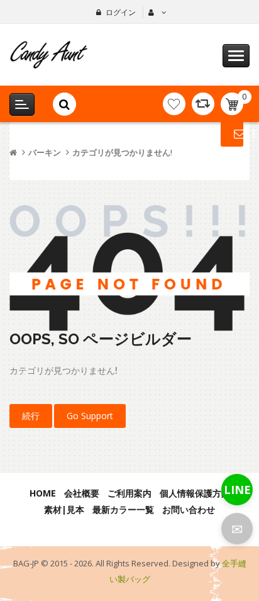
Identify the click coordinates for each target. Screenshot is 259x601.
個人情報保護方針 (195, 493)
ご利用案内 (129, 493)
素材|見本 (64, 509)
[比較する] (203, 104)
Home (43, 493)
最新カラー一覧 (123, 509)
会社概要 (81, 493)
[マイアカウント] (155, 12)
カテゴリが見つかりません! (122, 152)
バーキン (44, 152)
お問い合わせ (188, 509)
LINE (237, 489)
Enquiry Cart (232, 133)
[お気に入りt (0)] (174, 104)
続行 (31, 416)
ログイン (121, 12)
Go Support (90, 416)
